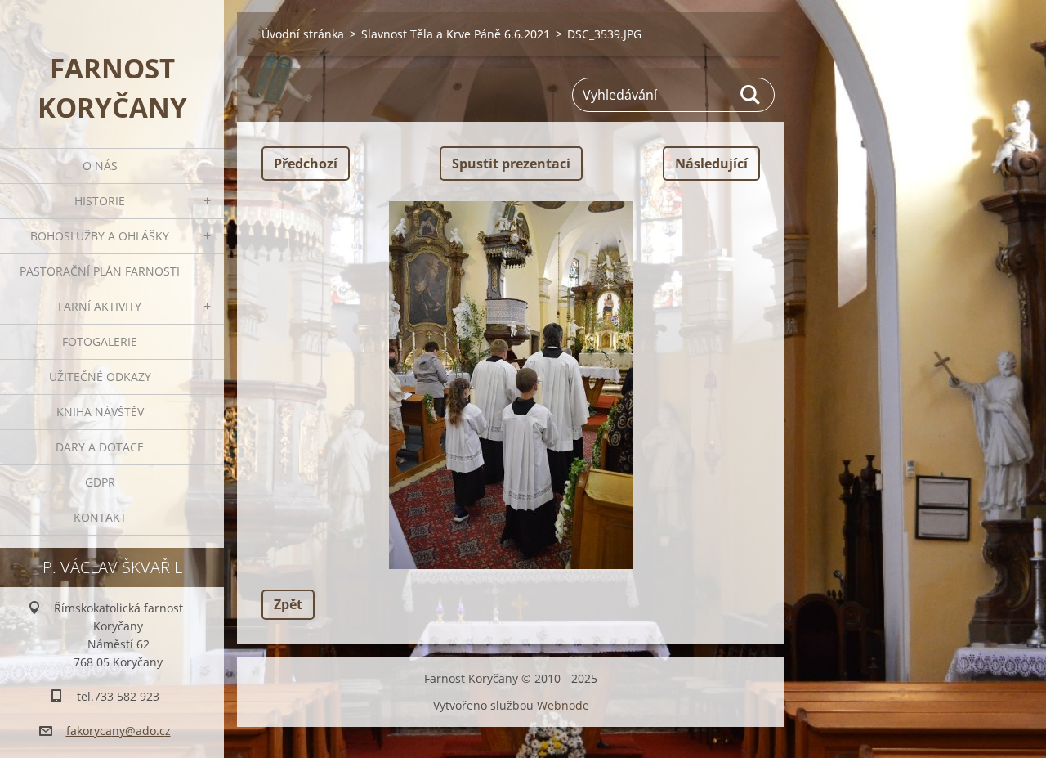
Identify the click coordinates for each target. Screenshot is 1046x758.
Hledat (751, 95)
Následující (711, 164)
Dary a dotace (100, 447)
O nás (100, 165)
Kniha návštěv (100, 411)
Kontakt (100, 517)
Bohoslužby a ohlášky (99, 236)
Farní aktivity (99, 306)
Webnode (563, 705)
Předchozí (305, 164)
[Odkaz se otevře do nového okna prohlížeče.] (511, 385)
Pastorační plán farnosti (100, 271)
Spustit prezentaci (511, 164)
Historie (99, 201)
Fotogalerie (99, 341)
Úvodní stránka (303, 34)
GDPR (100, 482)
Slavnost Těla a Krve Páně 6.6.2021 (455, 34)
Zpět (288, 604)
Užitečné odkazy (100, 376)
